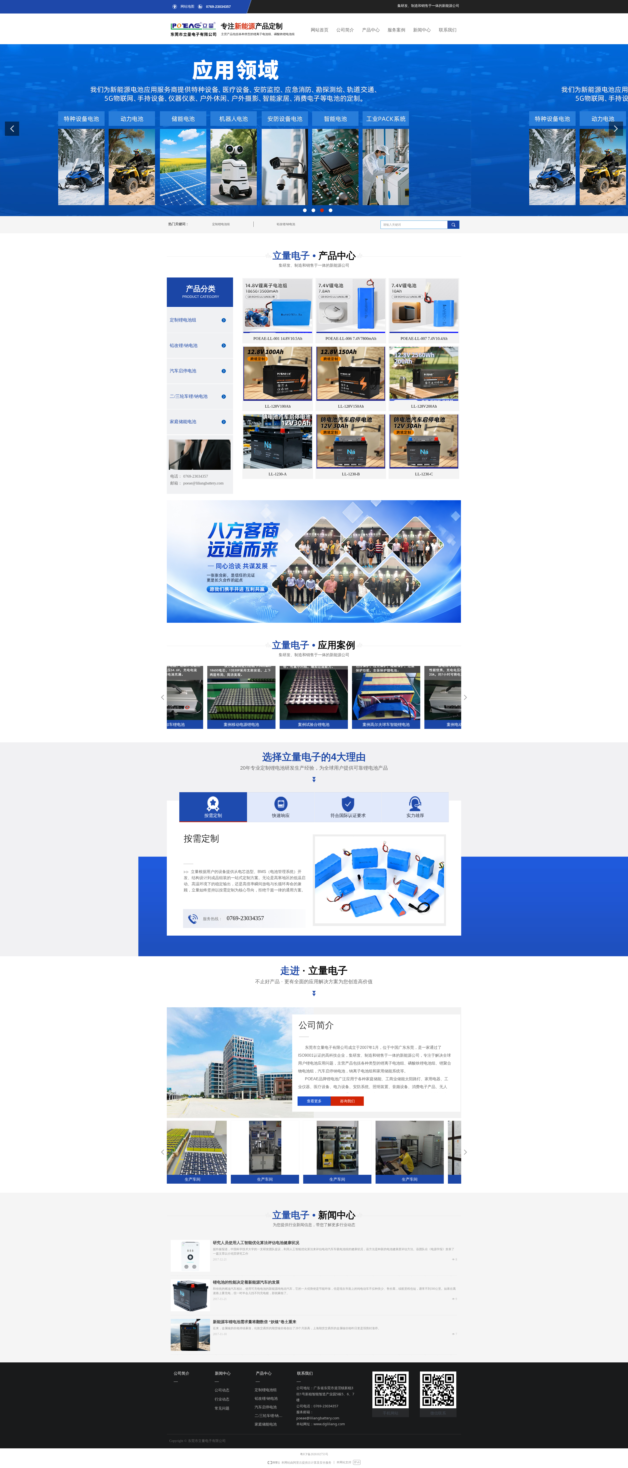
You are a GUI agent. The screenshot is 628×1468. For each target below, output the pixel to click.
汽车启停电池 (183, 370)
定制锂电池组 (221, 224)
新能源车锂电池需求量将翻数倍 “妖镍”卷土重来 (254, 1322)
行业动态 (222, 1399)
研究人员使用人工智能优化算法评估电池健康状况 (256, 1243)
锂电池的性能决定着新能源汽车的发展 (246, 1282)
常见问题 (222, 1408)
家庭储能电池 (183, 421)
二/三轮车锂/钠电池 (189, 396)
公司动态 (222, 1390)
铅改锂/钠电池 (286, 224)
